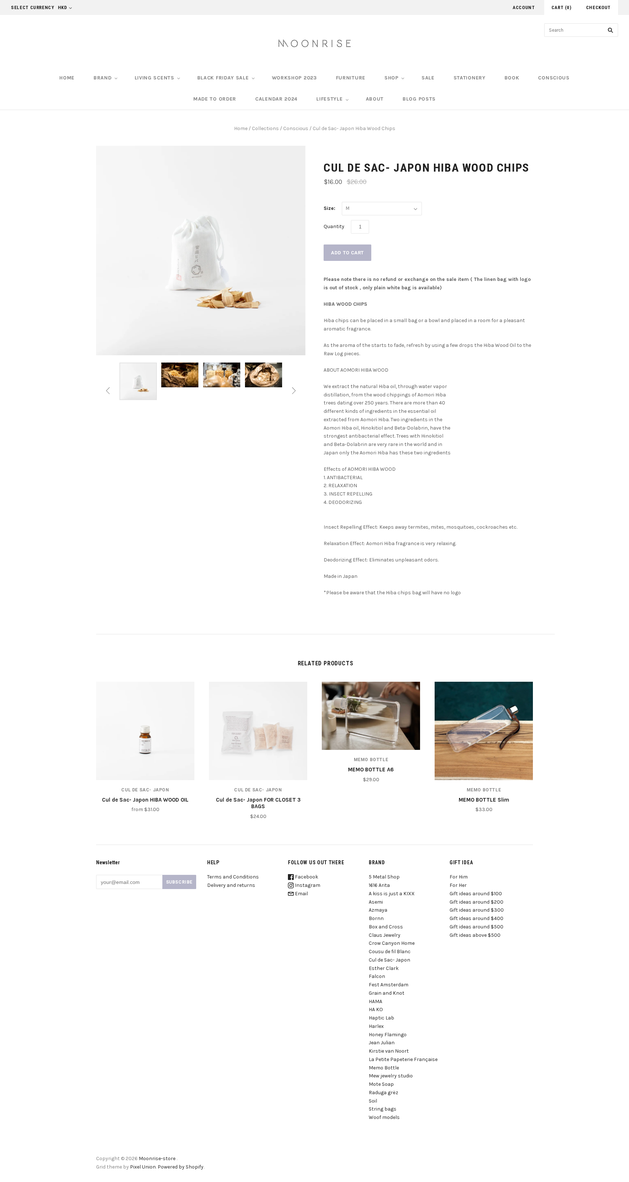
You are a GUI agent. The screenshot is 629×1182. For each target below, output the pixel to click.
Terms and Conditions (233, 877)
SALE (428, 78)
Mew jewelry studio (391, 1076)
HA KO (376, 1009)
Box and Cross (386, 927)
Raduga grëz (383, 1092)
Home (67, 78)
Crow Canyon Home (392, 943)
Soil (373, 1101)
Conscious (553, 78)
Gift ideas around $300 (477, 910)
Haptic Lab (381, 1018)
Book (512, 78)
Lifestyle (329, 99)
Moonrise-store (157, 1158)
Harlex (376, 1026)
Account (524, 7)
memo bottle (371, 759)
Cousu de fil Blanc (390, 951)
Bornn (376, 918)
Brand (103, 78)
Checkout (598, 7)
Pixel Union (143, 1167)
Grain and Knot (386, 993)
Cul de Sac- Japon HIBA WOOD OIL (145, 800)
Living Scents (154, 78)
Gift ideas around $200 (476, 902)
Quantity (334, 226)
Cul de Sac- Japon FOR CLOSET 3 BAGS (258, 803)
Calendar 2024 (276, 99)
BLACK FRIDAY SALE (223, 78)
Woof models (384, 1117)
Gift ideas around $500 (476, 927)
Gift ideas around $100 (476, 894)
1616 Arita (379, 885)
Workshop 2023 (294, 78)
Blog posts (419, 99)
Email (301, 894)
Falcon (377, 976)
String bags (382, 1109)
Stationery (470, 78)
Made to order (214, 99)
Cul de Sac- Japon (145, 789)
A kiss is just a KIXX (392, 894)
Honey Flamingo (388, 1035)
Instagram (307, 885)
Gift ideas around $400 (476, 918)
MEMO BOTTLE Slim (484, 800)
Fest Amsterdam (388, 985)
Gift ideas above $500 (475, 935)
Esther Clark (384, 968)
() (561, 7)
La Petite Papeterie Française (403, 1059)
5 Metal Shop (384, 877)
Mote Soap (381, 1084)
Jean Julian (382, 1043)
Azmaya (378, 910)
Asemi (376, 902)
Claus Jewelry (384, 935)
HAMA (375, 1001)
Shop (391, 78)
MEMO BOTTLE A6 (371, 769)
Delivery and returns (231, 885)
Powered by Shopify (180, 1167)
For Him (459, 877)
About (375, 99)
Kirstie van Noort (389, 1051)
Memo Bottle (384, 1068)
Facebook (306, 877)
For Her (458, 885)
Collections (265, 128)
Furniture (350, 78)
